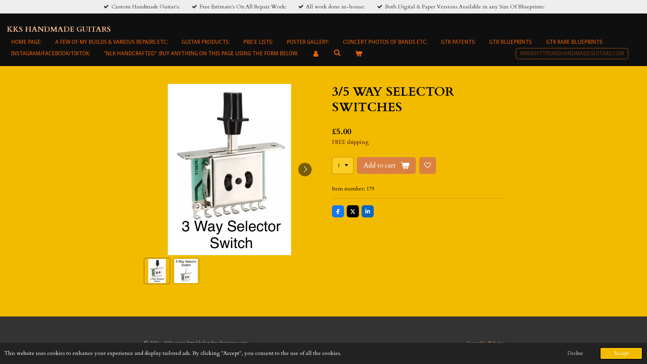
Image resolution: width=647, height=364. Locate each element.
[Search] (337, 53)
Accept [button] (621, 353)
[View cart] (358, 53)
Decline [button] (575, 353)
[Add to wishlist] (427, 165)
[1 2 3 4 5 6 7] (342, 165)
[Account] (316, 53)
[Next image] (305, 169)
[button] (157, 271)
